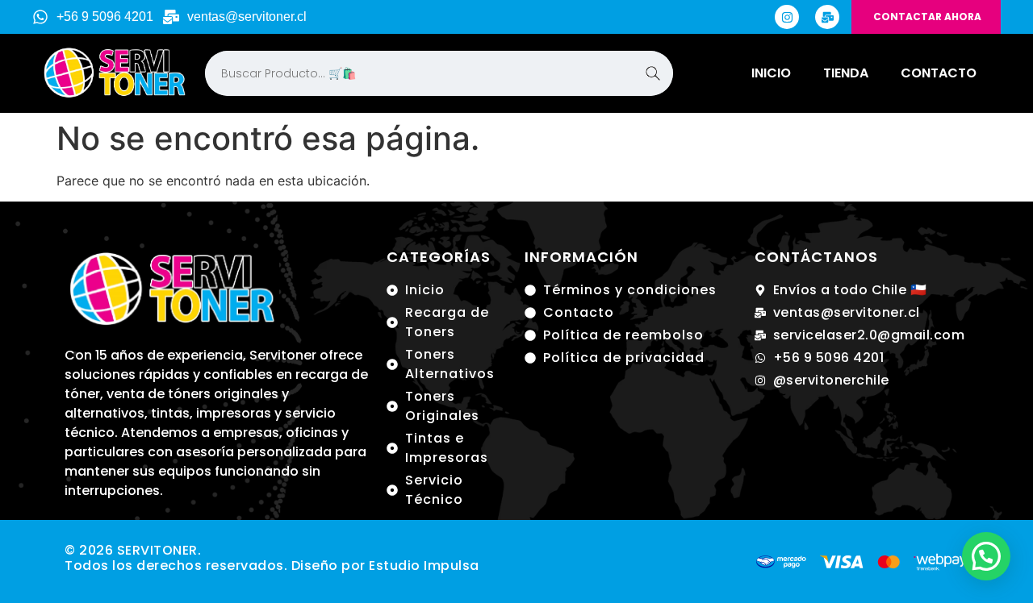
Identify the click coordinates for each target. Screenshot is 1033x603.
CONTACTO (939, 73)
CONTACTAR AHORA (927, 16)
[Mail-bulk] (827, 17)
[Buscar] (653, 73)
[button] (986, 556)
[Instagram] (787, 17)
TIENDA (845, 73)
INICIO (771, 73)
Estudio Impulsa (424, 565)
